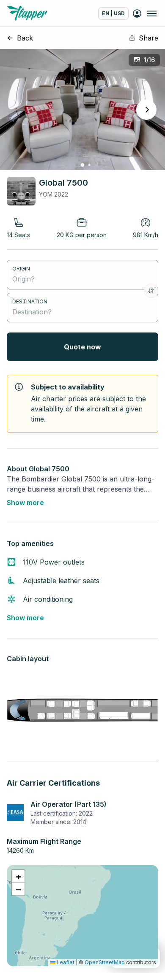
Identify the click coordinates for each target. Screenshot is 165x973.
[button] (18, 876)
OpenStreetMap (105, 962)
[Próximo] (146, 110)
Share (148, 38)
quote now (82, 347)
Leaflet (64, 962)
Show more (25, 502)
